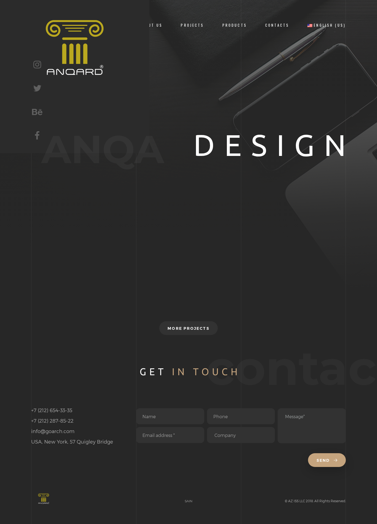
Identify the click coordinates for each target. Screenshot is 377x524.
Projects (192, 25)
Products (234, 25)
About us (151, 25)
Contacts (277, 25)
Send (324, 460)
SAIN (188, 501)
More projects (188, 328)
